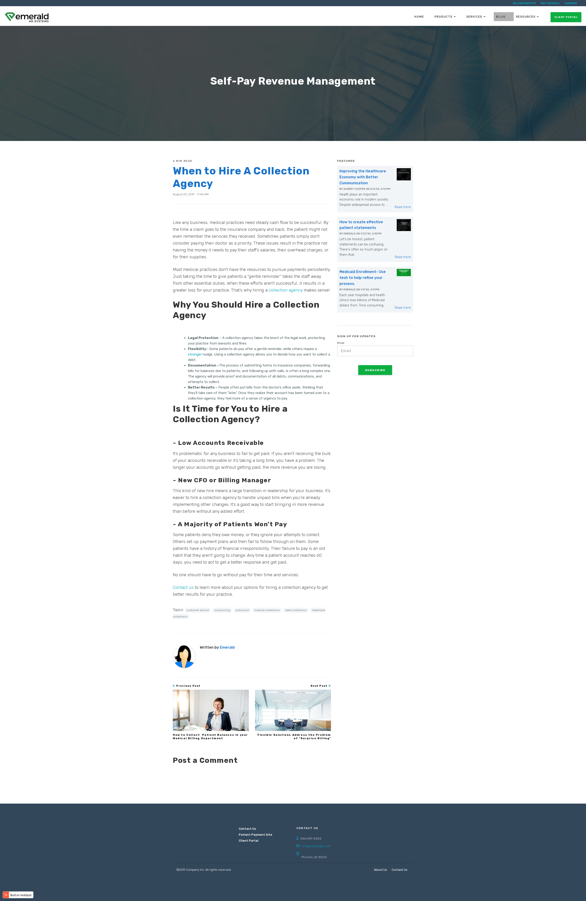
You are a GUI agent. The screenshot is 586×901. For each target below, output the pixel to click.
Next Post (319, 685)
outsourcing (222, 610)
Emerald (227, 647)
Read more (403, 207)
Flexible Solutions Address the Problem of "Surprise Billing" (294, 736)
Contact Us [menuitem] (247, 828)
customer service (198, 610)
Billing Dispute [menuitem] (524, 3)
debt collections (296, 610)
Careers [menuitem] (570, 3)
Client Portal (566, 17)
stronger (195, 354)
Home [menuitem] (419, 16)
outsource (242, 610)
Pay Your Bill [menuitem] (550, 3)
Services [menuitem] (474, 16)
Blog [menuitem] (500, 16)
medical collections (267, 610)
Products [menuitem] (443, 16)
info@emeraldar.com (316, 846)
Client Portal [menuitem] (248, 840)
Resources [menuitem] (525, 16)
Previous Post (188, 685)
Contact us (184, 587)
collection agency (286, 290)
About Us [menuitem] (380, 869)
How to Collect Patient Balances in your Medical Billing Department (210, 736)
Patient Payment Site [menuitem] (254, 834)
